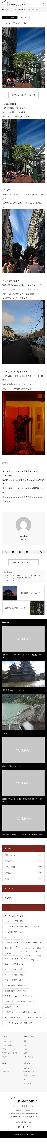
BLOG (25, 1079)
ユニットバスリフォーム (30, 575)
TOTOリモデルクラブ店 (14, 916)
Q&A (4, 1063)
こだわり (5, 1036)
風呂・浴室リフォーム (14, 575)
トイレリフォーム (11, 953)
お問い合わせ (27, 1083)
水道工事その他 (28, 1057)
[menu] (43, 3)
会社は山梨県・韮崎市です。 (16, 991)
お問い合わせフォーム (23, 1122)
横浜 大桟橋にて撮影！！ (11, 766)
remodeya (23, 536)
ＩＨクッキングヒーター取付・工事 (18, 1023)
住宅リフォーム (11, 996)
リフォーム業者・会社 (13, 980)
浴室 (25, 1041)
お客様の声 (5, 1072)
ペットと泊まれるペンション (16, 959)
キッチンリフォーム (28, 578)
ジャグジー (9, 948)
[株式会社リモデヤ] (23, 1101)
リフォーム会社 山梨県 (14, 975)
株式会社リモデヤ (28, 1135)
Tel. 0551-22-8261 (17, 1117)
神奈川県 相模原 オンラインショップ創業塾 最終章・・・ (22, 656)
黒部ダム (5, 733)
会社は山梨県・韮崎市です (15, 985)
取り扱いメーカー (7, 1057)
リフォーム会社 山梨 (13, 969)
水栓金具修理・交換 (23, 1001)
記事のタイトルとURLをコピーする (23, 95)
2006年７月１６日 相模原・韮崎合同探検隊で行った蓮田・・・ (22, 800)
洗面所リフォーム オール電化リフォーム (20, 1012)
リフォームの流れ (7, 1045)
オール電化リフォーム (13, 932)
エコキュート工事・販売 (14, 921)
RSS (28, 1127)
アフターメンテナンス (9, 1049)
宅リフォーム (28, 996)
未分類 (22, 879)
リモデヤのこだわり (8, 1041)
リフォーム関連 (23, 867)
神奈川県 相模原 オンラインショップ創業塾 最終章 (22, 834)
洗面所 (25, 1053)
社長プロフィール (29, 1072)
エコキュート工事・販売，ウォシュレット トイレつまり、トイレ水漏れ (23, 927)
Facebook (23, 1127)
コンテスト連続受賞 (29, 1076)
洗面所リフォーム (11, 1007)
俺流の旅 (23, 17)
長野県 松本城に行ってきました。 (14, 690)
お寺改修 (22, 861)
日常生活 (23, 873)
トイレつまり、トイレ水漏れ (30, 948)
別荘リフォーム (22, 855)
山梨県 (7, 1001)
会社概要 (27, 1063)
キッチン (26, 1045)
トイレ (25, 1049)
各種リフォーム (29, 1036)
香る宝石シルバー (34, 1017)
